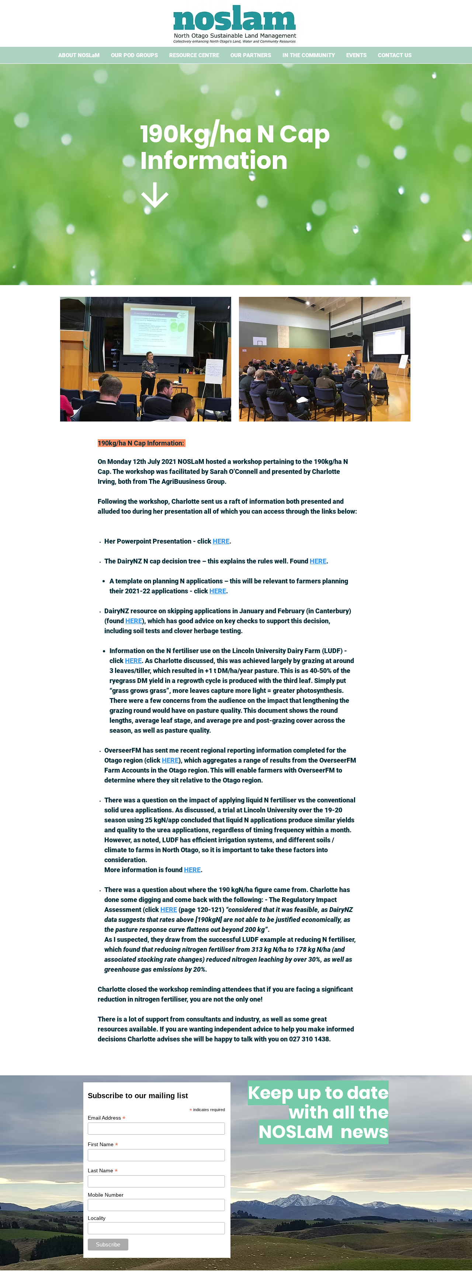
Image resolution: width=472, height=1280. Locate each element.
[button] (78, 55)
